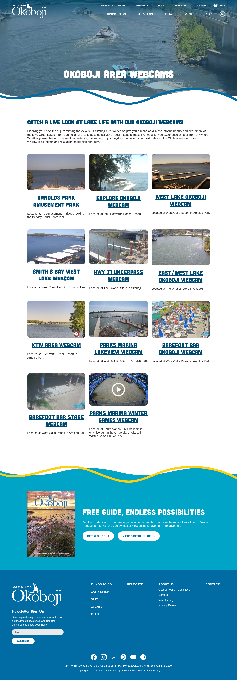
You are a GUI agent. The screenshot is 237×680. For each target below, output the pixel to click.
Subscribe (23, 641)
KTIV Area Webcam (56, 345)
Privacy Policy (152, 670)
